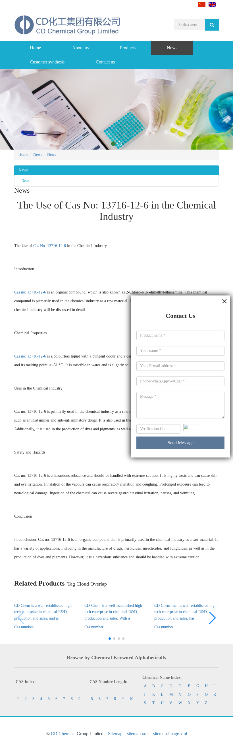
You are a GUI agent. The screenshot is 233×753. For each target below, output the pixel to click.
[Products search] (212, 25)
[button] (212, 618)
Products (128, 47)
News (172, 47)
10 (131, 699)
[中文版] (201, 4)
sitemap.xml (138, 733)
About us (80, 47)
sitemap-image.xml (170, 733)
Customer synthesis (47, 61)
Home (35, 47)
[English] (212, 4)
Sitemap (115, 733)
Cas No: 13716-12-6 (49, 246)
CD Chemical (63, 733)
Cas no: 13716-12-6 (30, 292)
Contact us (105, 61)
